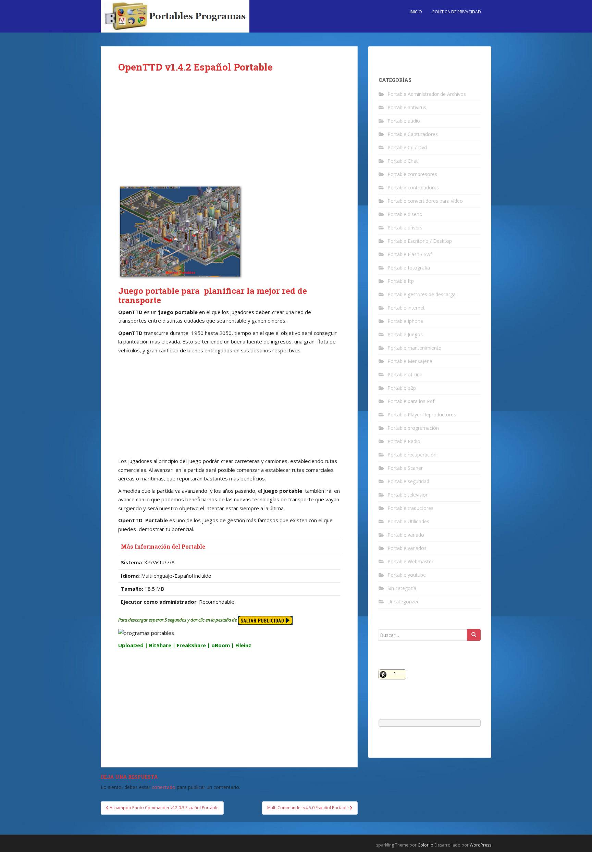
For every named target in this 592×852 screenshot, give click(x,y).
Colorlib (425, 845)
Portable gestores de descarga (421, 294)
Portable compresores (412, 174)
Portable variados (407, 548)
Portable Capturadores (412, 134)
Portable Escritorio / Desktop (419, 241)
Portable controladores (413, 187)
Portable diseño (404, 214)
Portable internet (406, 307)
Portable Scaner (405, 468)
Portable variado (405, 534)
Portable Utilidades (408, 521)
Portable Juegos (405, 334)
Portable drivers (404, 227)
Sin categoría (401, 588)
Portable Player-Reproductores (421, 414)
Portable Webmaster (410, 561)
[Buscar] (474, 635)
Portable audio (403, 120)
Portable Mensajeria (409, 361)
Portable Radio (403, 441)
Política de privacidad (456, 12)
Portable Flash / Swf (409, 254)
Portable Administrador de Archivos (426, 94)
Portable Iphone (405, 321)
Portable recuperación (411, 454)
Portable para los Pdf (410, 401)
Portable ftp (400, 281)
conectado (163, 787)
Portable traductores (410, 508)
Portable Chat (402, 161)
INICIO (416, 12)
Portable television (408, 494)
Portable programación (413, 428)
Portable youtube (406, 575)
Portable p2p (401, 388)
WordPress (480, 845)
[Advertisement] (229, 134)
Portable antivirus (406, 107)
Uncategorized (403, 601)
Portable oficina (404, 374)
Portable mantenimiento (414, 347)
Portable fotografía (408, 267)
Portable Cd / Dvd (407, 147)
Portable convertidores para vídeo (425, 201)
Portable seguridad (408, 481)
